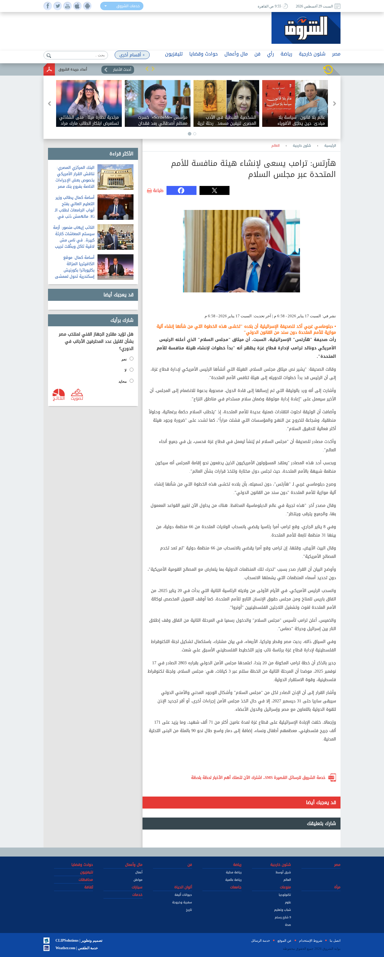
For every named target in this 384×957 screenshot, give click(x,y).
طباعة (158, 191)
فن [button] (257, 53)
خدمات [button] (137, 894)
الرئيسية (330, 145)
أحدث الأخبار (122, 69)
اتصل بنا (335, 940)
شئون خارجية (302, 145)
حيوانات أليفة (183, 895)
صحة (288, 925)
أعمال (138, 872)
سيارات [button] (137, 887)
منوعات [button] (285, 887)
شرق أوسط (283, 872)
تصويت (77, 398)
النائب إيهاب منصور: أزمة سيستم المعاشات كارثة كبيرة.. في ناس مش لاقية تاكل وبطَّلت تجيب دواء (73, 240)
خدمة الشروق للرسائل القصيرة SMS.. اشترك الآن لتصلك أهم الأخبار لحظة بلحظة (258, 777)
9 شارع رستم (283, 917)
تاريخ (189, 910)
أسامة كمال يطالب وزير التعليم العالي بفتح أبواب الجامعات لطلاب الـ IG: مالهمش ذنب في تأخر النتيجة (74, 210)
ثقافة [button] (88, 887)
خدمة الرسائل (260, 940)
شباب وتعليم (282, 910)
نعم (124, 359)
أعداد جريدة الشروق (72, 69)
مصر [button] (336, 53)
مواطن (138, 880)
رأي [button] (270, 53)
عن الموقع (285, 940)
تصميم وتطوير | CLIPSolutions (79, 940)
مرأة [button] (337, 887)
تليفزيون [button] (174, 53)
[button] (147, 68)
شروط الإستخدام (310, 940)
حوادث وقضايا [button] (203, 53)
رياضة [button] (286, 53)
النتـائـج (59, 398)
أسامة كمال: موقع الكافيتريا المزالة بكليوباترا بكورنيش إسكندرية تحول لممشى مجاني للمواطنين (74, 270)
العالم (276, 145)
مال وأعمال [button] (236, 53)
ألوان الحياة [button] (183, 887)
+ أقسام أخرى (132, 55)
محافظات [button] (86, 879)
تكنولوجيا (285, 895)
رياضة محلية (234, 872)
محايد (122, 381)
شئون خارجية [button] (312, 53)
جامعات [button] (236, 887)
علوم (288, 902)
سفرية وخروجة (182, 902)
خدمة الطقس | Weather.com (77, 948)
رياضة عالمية (233, 880)
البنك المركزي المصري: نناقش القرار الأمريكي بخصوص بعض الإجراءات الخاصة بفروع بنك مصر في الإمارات (75, 180)
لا (125, 370)
